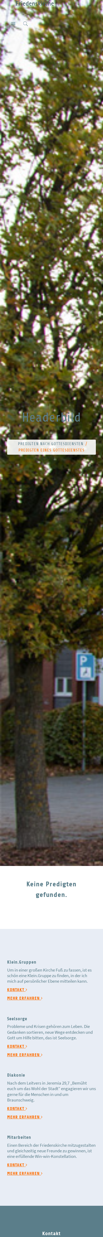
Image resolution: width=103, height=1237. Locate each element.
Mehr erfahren (24, 998)
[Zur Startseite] (31, 3)
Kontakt (16, 989)
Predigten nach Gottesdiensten (50, 443)
